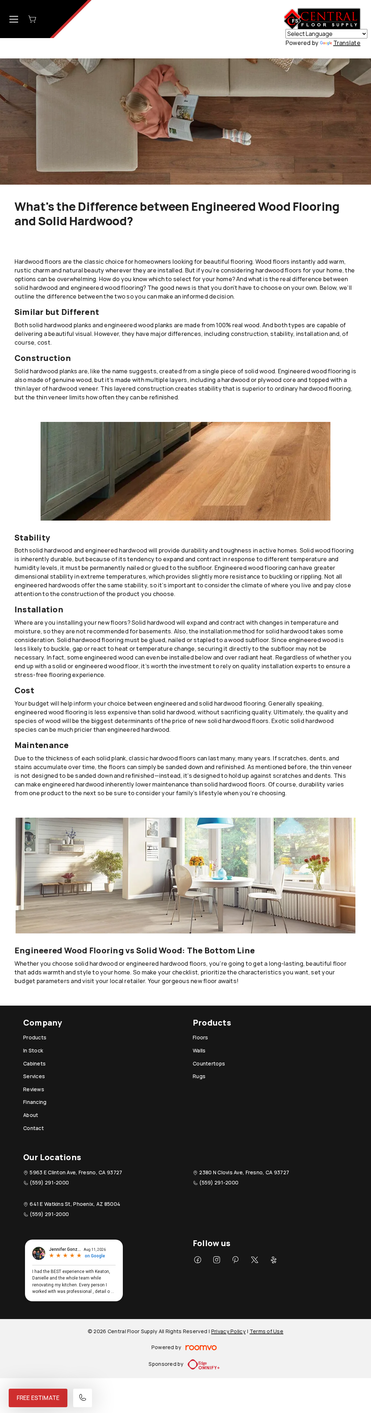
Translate (346, 43)
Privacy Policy (228, 1331)
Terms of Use (266, 1331)
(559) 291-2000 (49, 1182)
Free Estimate (38, 1398)
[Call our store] (82, 1398)
